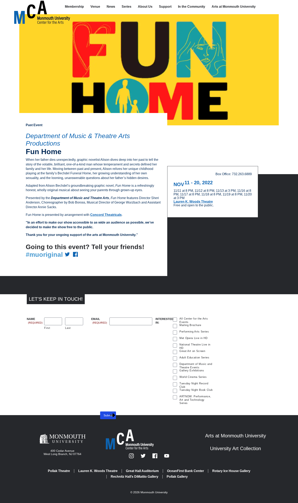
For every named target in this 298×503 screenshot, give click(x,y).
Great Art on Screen (192, 351)
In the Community (191, 6)
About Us (145, 6)
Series (126, 6)
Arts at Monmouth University (234, 6)
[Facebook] (155, 457)
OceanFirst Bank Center (185, 471)
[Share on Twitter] (67, 255)
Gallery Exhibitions (191, 370)
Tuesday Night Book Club (195, 389)
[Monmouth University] (62, 439)
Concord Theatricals (106, 214)
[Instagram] (132, 457)
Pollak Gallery (177, 476)
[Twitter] (143, 457)
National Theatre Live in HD (194, 345)
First (47, 327)
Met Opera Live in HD (193, 338)
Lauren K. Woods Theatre (193, 201)
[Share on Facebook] (75, 255)
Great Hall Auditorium (142, 471)
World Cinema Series (193, 376)
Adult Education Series (194, 357)
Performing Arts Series (194, 331)
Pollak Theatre (59, 471)
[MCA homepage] (30, 7)
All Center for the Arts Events (193, 319)
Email (99, 319)
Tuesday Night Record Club (193, 384)
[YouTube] (166, 457)
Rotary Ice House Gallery (231, 471)
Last (68, 327)
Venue (95, 6)
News (111, 6)
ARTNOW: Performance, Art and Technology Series (195, 397)
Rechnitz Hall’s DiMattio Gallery (134, 476)
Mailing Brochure (190, 325)
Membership (74, 6)
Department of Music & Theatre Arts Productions (78, 139)
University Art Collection (235, 448)
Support (165, 6)
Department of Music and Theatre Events (195, 364)
